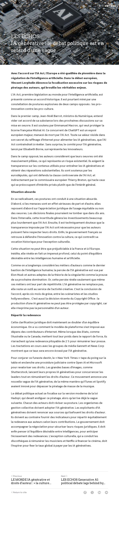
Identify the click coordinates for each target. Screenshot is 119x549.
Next (63, 476)
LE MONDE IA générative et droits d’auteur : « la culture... (31, 481)
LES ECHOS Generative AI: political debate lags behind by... (83, 481)
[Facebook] (85, 492)
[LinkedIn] (99, 492)
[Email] (106, 492)
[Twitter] (92, 492)
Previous (17, 476)
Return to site (20, 492)
